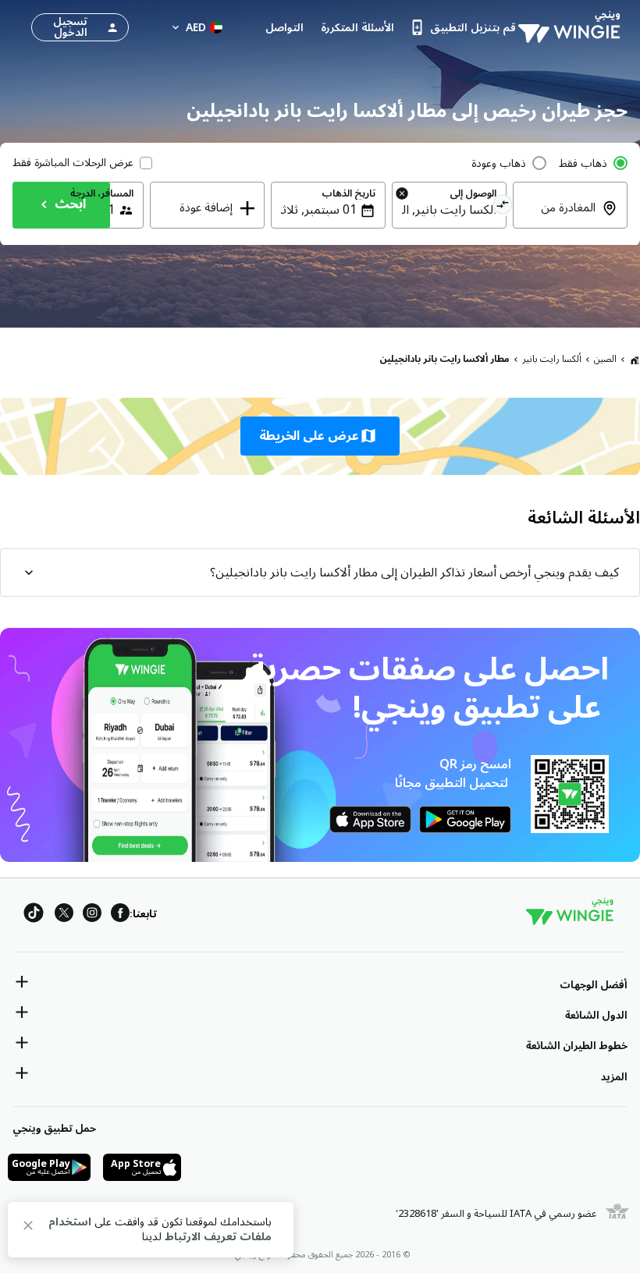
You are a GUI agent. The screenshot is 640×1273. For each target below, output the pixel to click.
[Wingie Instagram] (92, 915)
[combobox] (561, 218)
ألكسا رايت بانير (551, 359)
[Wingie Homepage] (573, 27)
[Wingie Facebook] (120, 915)
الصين (605, 359)
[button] (320, 436)
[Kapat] (28, 1228)
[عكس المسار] (502, 206)
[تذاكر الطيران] (634, 359)
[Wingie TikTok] (33, 915)
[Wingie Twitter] (64, 915)
